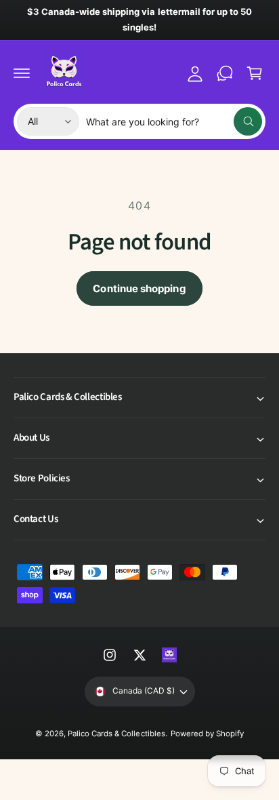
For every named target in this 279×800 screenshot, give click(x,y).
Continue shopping (139, 288)
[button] (22, 73)
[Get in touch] (225, 73)
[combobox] (174, 121)
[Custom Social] (169, 655)
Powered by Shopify (207, 733)
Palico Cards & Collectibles (116, 733)
